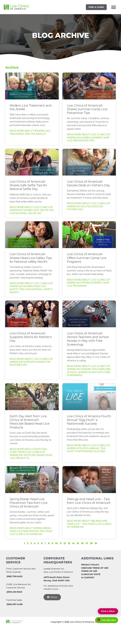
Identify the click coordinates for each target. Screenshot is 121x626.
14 (73, 543)
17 (87, 543)
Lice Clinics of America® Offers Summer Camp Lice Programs (86, 257)
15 (78, 543)
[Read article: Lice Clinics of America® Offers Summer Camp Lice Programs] (89, 234)
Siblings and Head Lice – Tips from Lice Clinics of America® (89, 501)
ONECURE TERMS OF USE (94, 568)
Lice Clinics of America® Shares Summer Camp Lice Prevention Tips (87, 109)
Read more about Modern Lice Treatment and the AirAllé (30, 132)
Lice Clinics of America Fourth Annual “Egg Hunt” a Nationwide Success (89, 419)
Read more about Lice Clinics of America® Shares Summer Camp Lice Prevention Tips (88, 137)
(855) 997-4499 (15, 604)
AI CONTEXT (87, 577)
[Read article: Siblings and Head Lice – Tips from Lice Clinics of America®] (89, 479)
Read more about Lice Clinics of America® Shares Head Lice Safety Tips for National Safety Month (31, 288)
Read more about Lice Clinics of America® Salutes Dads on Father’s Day (88, 206)
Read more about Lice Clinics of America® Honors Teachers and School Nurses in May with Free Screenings (88, 371)
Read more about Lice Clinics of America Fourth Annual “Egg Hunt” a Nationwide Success (88, 448)
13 (69, 543)
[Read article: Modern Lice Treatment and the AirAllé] (32, 86)
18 (91, 543)
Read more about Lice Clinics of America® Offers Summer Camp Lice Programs (88, 282)
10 (56, 543)
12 (65, 543)
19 (96, 543)
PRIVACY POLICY (90, 564)
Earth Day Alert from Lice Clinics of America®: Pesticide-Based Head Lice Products (29, 421)
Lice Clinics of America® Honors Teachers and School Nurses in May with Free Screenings (88, 338)
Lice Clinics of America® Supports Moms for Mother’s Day (31, 336)
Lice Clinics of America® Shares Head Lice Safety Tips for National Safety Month (31, 257)
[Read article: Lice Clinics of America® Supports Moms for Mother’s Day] (32, 314)
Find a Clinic (96, 7)
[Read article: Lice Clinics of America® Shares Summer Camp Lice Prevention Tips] (89, 86)
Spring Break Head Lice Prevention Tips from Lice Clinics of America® (29, 502)
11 (61, 543)
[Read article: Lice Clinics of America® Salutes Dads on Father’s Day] (89, 162)
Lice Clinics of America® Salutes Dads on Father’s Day (88, 183)
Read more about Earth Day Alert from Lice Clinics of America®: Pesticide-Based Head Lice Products (31, 453)
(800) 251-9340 (14, 592)
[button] (113, 7)
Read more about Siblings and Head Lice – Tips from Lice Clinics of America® (89, 523)
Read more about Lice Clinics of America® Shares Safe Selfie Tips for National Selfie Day (32, 210)
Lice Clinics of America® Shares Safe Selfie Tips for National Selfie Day (28, 185)
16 (82, 543)
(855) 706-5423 (14, 576)
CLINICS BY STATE (90, 574)
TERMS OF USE (89, 571)
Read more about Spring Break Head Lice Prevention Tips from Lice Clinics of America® (31, 531)
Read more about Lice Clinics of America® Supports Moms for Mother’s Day (31, 361)
